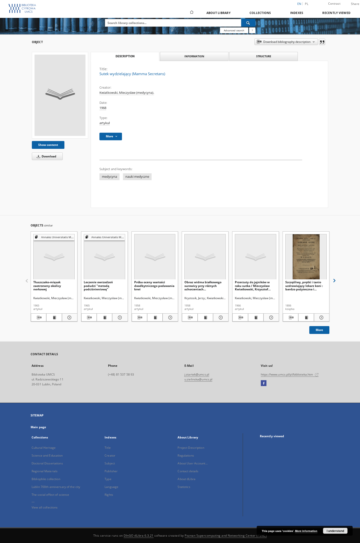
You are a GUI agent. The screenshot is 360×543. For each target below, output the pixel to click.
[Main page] (191, 12)
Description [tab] (125, 56)
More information (306, 531)
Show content (48, 145)
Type (108, 479)
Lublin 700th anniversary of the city (56, 487)
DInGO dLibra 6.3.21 (139, 535)
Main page (38, 427)
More (319, 330)
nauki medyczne (137, 177)
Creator (110, 455)
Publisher (111, 471)
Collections (260, 13)
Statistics (184, 487)
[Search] (248, 23)
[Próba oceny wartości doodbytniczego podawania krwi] (154, 257)
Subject (110, 463)
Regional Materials (45, 471)
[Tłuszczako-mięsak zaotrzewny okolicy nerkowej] (54, 257)
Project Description (191, 448)
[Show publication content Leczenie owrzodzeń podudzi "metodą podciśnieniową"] (104, 317)
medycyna (109, 177)
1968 (102, 108)
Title (108, 448)
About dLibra (186, 479)
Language (111, 487)
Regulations (186, 455)
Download (48, 156)
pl (306, 3)
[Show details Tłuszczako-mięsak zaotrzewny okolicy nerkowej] (68, 317)
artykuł (104, 123)
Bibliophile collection (46, 479)
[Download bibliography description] (38, 317)
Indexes (296, 13)
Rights (109, 495)
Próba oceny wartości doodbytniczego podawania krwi (154, 285)
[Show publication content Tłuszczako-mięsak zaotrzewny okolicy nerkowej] (54, 317)
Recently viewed (336, 13)
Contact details (188, 471)
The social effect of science (50, 495)
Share (355, 4)
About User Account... (193, 463)
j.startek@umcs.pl (196, 374)
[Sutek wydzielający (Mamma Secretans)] (60, 95)
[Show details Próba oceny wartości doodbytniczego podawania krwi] (169, 317)
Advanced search (234, 30)
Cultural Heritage (44, 448)
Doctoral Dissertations (47, 463)
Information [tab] (194, 56)
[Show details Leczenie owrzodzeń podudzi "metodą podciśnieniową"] (119, 317)
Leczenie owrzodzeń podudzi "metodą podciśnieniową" (98, 285)
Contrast (334, 3)
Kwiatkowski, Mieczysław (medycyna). (126, 93)
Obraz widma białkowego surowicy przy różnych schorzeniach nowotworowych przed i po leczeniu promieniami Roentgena (203, 285)
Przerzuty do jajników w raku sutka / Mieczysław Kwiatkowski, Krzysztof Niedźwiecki (252, 285)
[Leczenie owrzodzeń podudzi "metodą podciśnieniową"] (104, 257)
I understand (335, 531)
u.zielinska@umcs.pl (198, 379)
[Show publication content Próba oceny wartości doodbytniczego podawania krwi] (154, 317)
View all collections (45, 507)
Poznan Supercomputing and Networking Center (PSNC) (226, 535)
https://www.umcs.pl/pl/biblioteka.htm (287, 374)
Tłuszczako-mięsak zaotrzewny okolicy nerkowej (47, 285)
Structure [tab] (263, 56)
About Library (218, 13)
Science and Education (47, 455)
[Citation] (322, 42)
